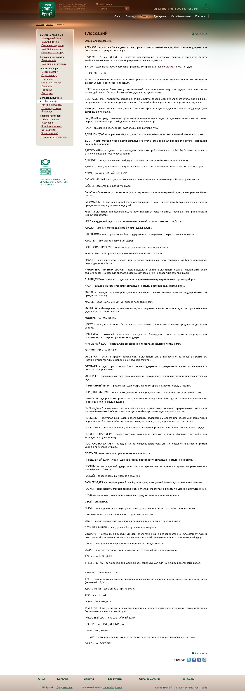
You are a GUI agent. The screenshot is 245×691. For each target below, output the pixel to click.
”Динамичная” (48, 130)
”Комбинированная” (51, 126)
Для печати (201, 33)
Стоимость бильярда (52, 52)
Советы (145, 16)
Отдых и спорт (49, 75)
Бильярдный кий (50, 41)
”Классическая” (49, 133)
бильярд (168, 66)
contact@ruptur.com (112, 687)
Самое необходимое (52, 45)
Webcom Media (162, 688)
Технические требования (54, 137)
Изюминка (46, 86)
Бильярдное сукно (51, 49)
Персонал (46, 89)
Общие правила (50, 119)
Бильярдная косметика (54, 64)
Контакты (200, 16)
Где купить (160, 16)
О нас (117, 16)
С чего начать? (49, 72)
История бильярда (51, 104)
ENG (207, 8)
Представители (64, 687)
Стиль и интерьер (51, 82)
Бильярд (131, 16)
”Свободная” (48, 122)
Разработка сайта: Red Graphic (191, 688)
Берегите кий (48, 60)
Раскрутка (47, 93)
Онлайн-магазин (181, 16)
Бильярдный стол (51, 38)
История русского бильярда (51, 110)
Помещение (47, 79)
